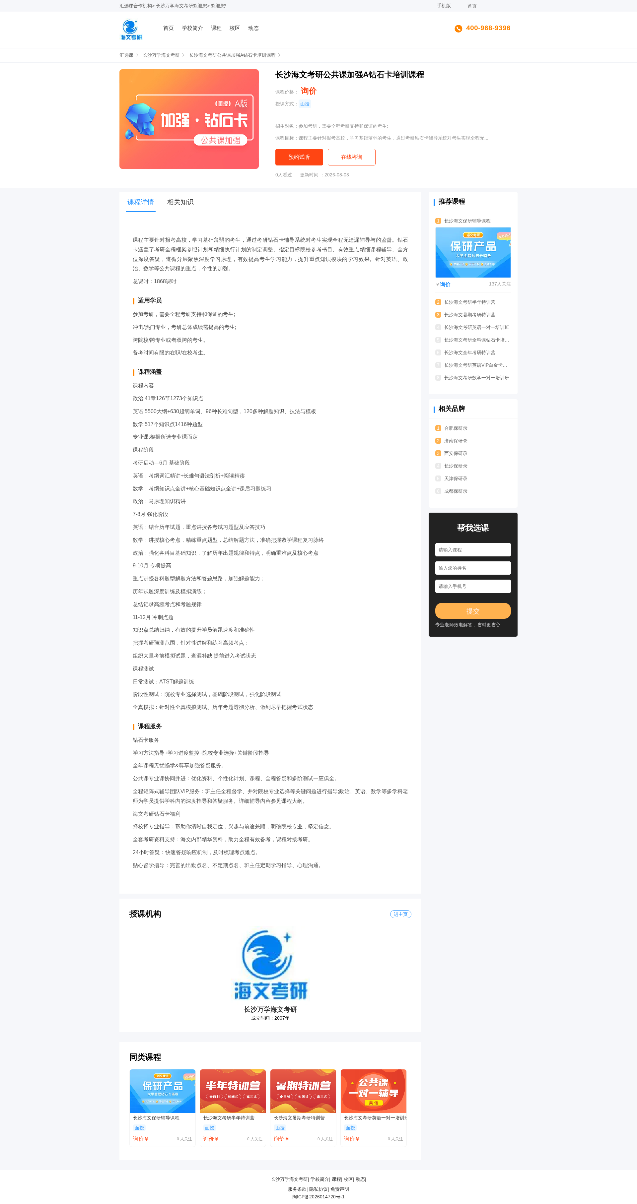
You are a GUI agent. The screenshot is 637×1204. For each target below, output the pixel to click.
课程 (216, 28)
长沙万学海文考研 (174, 5)
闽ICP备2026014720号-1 (318, 1196)
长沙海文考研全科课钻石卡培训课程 (474, 340)
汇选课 (126, 5)
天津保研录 (452, 478)
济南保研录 (452, 440)
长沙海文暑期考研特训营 (299, 1117)
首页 (472, 6)
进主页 (401, 914)
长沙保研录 (452, 466)
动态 (253, 28)
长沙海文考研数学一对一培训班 (473, 377)
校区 (235, 28)
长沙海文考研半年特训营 (228, 1117)
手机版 (444, 5)
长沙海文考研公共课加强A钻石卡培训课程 (232, 55)
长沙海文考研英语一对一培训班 (375, 1117)
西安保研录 (452, 453)
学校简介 (192, 28)
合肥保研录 (452, 428)
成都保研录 (452, 491)
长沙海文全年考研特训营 (466, 352)
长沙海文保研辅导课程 (156, 1117)
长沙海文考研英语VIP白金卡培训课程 (474, 365)
